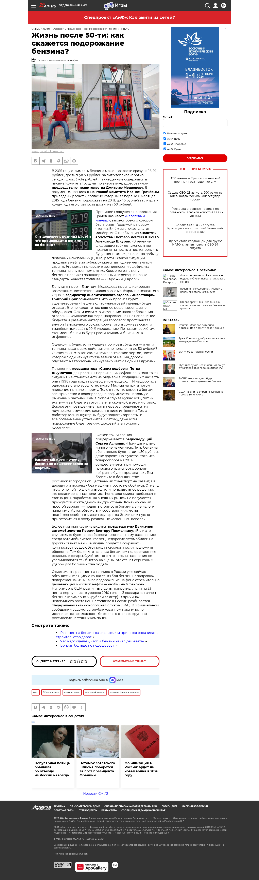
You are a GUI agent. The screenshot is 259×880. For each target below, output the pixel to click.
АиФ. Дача (173, 138)
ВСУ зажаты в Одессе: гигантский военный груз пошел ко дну (195, 180)
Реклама (59, 806)
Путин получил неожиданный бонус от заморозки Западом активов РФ (202, 366)
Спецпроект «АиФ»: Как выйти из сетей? (129, 17)
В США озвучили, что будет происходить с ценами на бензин (200, 380)
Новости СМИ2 (95, 794)
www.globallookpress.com (48, 151)
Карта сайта (109, 810)
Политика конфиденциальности (71, 854)
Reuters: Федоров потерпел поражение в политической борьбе (201, 326)
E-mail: (168, 117)
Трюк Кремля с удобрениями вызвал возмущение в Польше (202, 340)
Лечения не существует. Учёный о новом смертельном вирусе (201, 290)
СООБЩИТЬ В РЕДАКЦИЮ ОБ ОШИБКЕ (143, 810)
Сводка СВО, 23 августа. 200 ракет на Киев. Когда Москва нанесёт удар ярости (195, 196)
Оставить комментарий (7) (129, 661)
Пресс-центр (169, 806)
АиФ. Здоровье (176, 143)
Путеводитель (88, 810)
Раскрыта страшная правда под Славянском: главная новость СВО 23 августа (195, 212)
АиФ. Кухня (174, 149)
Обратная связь (64, 810)
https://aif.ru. (65, 847)
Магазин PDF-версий (195, 806)
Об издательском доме (85, 806)
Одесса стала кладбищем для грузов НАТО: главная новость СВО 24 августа (195, 244)
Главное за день (177, 133)
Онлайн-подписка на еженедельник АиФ (130, 806)
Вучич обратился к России (196, 351)
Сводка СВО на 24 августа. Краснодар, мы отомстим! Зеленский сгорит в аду (195, 228)
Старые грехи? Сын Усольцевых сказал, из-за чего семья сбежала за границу (202, 305)
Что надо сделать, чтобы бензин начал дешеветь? (102, 641)
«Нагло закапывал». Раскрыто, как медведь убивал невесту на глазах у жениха (202, 278)
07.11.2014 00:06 (41, 28)
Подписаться (195, 158)
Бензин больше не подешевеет (87, 645)
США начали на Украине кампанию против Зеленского (201, 393)
